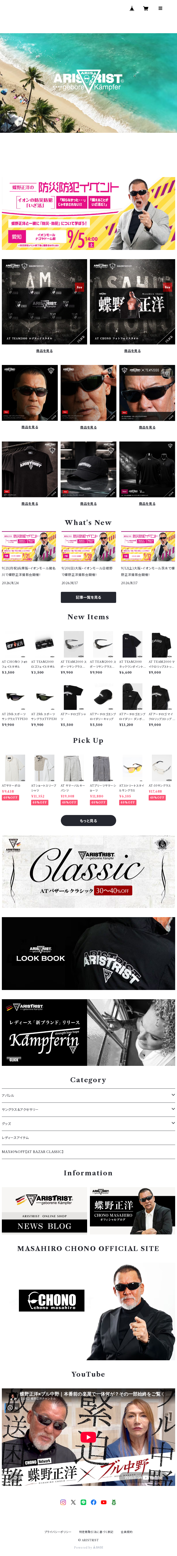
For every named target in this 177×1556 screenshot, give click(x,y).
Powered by (83, 1547)
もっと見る (88, 820)
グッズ (6, 1124)
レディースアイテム (15, 1138)
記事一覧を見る (88, 597)
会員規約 (127, 1532)
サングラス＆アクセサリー (20, 1110)
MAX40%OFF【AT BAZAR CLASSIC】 (33, 1152)
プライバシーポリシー (58, 1532)
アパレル (8, 1096)
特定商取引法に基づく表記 (96, 1532)
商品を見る (44, 351)
